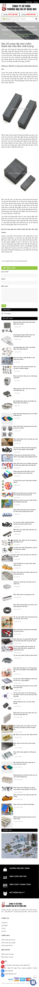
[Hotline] (2, 962)
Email (3, 279)
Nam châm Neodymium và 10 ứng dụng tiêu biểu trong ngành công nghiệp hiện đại (25, 669)
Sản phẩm (4, 925)
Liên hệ (3, 931)
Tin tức (3, 261)
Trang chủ (4, 922)
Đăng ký (36, 2)
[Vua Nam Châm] (19, 7)
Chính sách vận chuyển (8, 942)
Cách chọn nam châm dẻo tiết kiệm (23, 804)
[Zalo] (2, 971)
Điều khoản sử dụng (7, 954)
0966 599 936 (31, 14)
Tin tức (3, 928)
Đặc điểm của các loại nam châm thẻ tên (25, 734)
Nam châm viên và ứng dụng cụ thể (23, 594)
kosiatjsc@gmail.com (10, 973)
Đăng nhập (29, 2)
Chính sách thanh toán (8, 940)
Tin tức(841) (7, 313)
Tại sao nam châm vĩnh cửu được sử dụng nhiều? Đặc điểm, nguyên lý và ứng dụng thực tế (24, 648)
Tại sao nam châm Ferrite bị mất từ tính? (25, 655)
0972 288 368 (13, 14)
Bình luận (4, 286)
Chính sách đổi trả (6, 945)
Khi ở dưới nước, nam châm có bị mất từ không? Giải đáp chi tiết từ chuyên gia (24, 727)
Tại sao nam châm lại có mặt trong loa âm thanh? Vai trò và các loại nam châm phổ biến (25, 694)
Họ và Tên (4, 271)
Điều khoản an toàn (7, 957)
